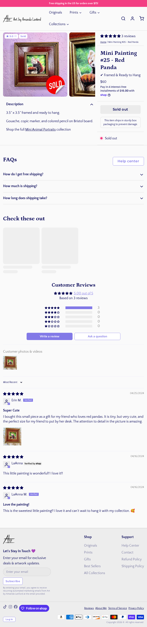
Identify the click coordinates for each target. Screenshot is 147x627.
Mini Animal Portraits (40, 130)
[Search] (122, 18)
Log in (9, 619)
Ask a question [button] (97, 336)
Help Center (130, 546)
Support (128, 537)
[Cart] (140, 18)
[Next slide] (89, 65)
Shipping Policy (133, 566)
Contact (127, 552)
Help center (128, 161)
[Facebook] (16, 608)
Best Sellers (92, 566)
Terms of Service (117, 608)
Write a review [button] (49, 336)
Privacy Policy (136, 608)
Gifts (93, 13)
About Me (101, 608)
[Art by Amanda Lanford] (22, 18)
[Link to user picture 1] (12, 436)
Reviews (89, 608)
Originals (55, 13)
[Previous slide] (9, 65)
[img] (13, 394)
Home (103, 42)
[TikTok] (5, 608)
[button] (110, 36)
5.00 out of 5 (83, 293)
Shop (88, 537)
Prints (74, 13)
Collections (57, 24)
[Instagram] (10, 608)
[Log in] (131, 18)
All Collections (94, 573)
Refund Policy (132, 559)
